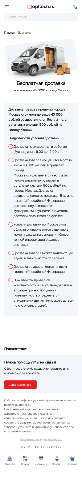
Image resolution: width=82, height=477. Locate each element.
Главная (9, 32)
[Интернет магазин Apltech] (41, 6)
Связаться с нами (20, 385)
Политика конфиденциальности (41, 439)
